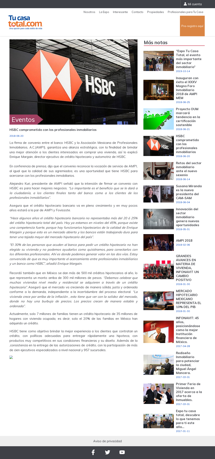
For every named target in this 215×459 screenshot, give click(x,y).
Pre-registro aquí (192, 26)
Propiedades (155, 12)
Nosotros (89, 12)
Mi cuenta (194, 4)
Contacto (137, 12)
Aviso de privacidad (107, 441)
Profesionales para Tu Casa (185, 12)
